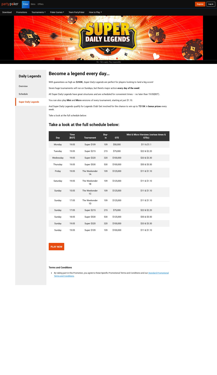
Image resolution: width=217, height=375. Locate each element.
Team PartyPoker (76, 12)
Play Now (56, 246)
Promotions (21, 12)
